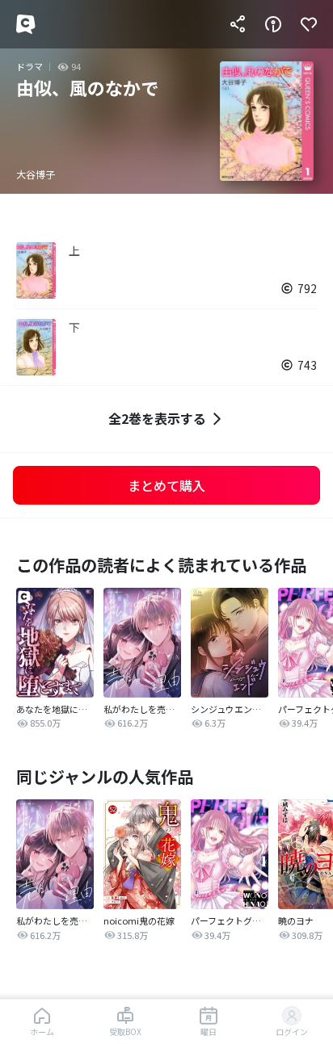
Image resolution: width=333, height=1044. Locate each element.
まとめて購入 (166, 485)
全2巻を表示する (157, 418)
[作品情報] (273, 24)
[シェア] (238, 24)
